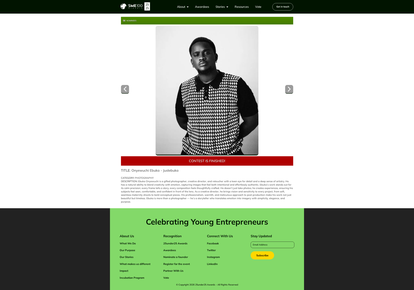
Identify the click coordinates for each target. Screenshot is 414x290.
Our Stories (126, 257)
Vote (258, 7)
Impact (124, 270)
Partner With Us (173, 270)
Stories (220, 7)
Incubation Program (132, 277)
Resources (242, 7)
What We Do (128, 243)
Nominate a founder (175, 257)
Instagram (213, 257)
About (181, 7)
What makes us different (135, 264)
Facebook (213, 243)
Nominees (131, 20)
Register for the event (176, 264)
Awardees (202, 7)
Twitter (211, 250)
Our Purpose (127, 250)
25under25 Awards (175, 243)
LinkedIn (212, 264)
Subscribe (262, 255)
